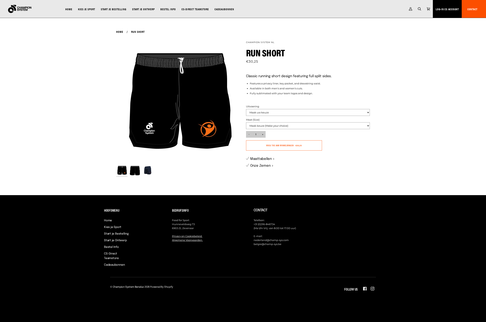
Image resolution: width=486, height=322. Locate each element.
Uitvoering (252, 106)
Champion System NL (260, 42)
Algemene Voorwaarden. (187, 240)
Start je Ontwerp (115, 240)
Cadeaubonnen (114, 264)
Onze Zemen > (262, 165)
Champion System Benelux (128, 287)
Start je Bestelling (116, 233)
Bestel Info (111, 247)
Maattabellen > (262, 159)
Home (119, 32)
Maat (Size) (253, 119)
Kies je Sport (112, 227)
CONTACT (472, 9)
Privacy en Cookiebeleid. (187, 236)
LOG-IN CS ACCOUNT (447, 9)
